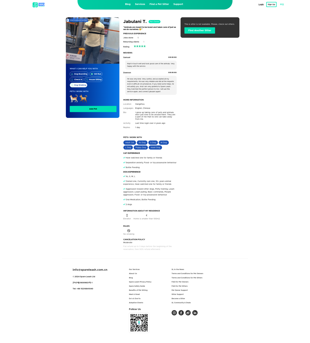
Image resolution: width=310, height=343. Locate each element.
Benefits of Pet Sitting (138, 290)
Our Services (134, 269)
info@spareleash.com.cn (90, 269)
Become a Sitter (178, 298)
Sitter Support (178, 294)
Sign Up (271, 4)
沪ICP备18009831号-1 (83, 283)
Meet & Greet (134, 294)
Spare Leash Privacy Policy (140, 282)
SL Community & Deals (181, 303)
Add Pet (93, 109)
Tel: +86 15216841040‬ (83, 289)
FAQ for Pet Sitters (180, 286)
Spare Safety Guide (137, 286)
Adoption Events (136, 303)
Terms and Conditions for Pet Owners (187, 273)
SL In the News (178, 269)
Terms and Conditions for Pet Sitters (187, 278)
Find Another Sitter (199, 30)
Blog (128, 4)
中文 (282, 4)
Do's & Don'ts (134, 298)
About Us (133, 273)
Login (261, 4)
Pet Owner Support (180, 290)
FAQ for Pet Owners (180, 282)
